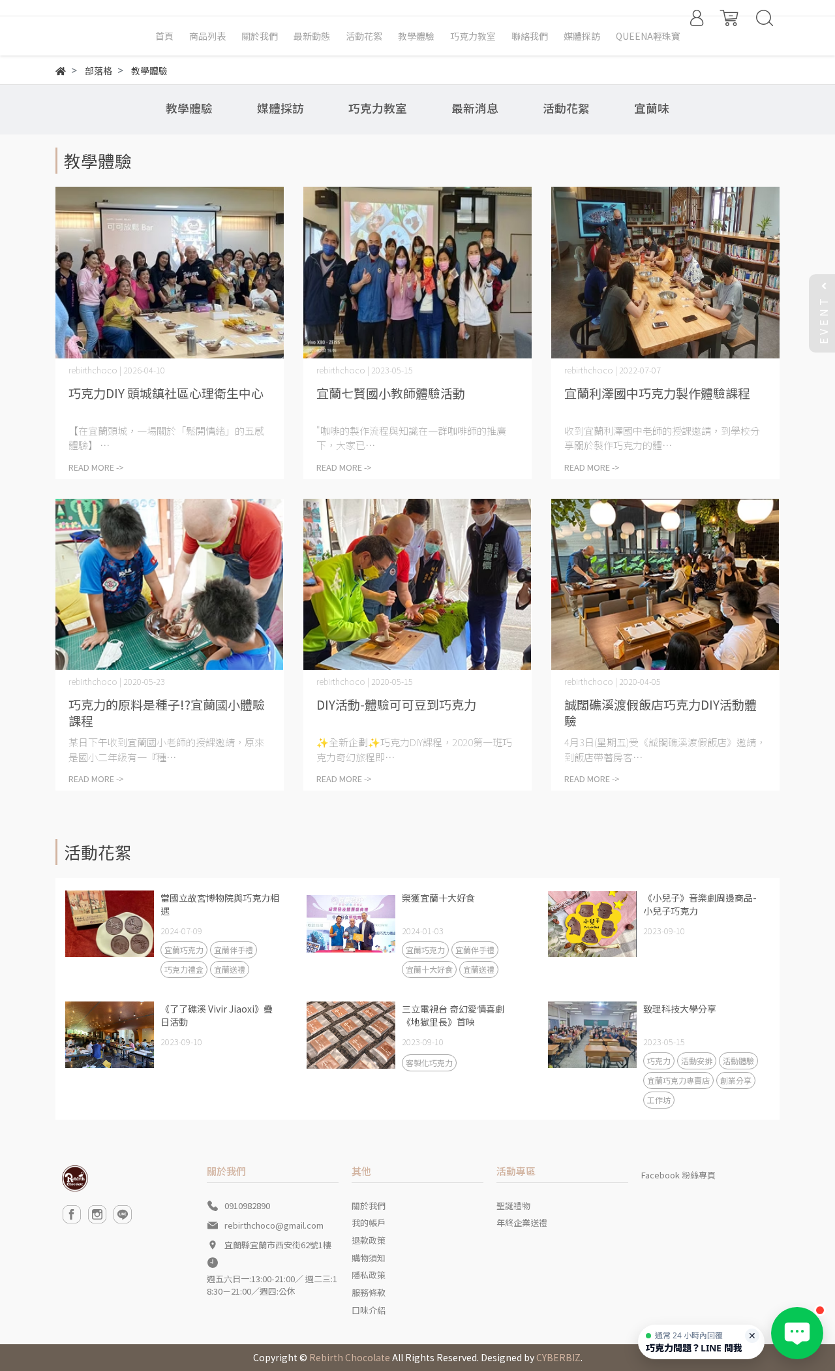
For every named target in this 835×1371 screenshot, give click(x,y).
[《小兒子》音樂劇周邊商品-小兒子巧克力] (592, 924)
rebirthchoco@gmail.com (274, 1225)
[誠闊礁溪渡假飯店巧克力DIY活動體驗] (665, 584)
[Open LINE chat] (797, 1333)
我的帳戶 (369, 1222)
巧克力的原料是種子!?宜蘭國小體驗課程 (166, 712)
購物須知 (369, 1258)
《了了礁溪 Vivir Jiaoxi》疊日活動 (216, 1015)
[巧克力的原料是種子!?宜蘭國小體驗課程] (169, 584)
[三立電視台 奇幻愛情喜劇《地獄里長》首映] (351, 1035)
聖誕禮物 (513, 1205)
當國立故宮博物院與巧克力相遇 (219, 904)
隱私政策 (369, 1275)
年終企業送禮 (521, 1222)
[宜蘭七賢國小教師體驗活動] (417, 272)
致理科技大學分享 (679, 1008)
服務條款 (369, 1292)
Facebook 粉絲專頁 (678, 1175)
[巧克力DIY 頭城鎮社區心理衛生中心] (169, 272)
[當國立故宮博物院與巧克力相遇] (109, 924)
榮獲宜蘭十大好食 (438, 897)
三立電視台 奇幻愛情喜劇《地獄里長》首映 (453, 1015)
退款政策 (369, 1240)
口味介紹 (369, 1310)
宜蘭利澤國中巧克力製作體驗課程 (657, 393)
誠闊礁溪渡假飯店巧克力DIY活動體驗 (660, 712)
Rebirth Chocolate (349, 1357)
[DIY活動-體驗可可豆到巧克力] (417, 584)
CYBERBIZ (558, 1357)
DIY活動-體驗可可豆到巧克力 (396, 704)
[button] (701, 1342)
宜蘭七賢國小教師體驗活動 (390, 393)
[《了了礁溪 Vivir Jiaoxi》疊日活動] (109, 1035)
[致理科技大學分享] (592, 1035)
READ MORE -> (96, 467)
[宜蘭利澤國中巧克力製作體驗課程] (665, 272)
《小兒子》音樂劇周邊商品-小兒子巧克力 (700, 904)
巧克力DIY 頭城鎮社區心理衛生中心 (166, 393)
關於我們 (369, 1205)
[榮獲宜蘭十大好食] (351, 924)
